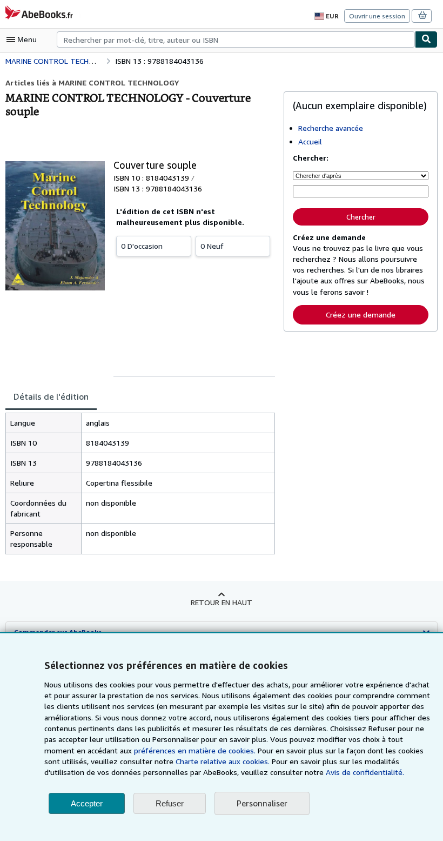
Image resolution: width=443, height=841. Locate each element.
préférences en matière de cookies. (195, 750)
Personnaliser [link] (262, 803)
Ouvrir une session (377, 16)
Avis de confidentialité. (365, 772)
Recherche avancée (330, 128)
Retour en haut (221, 602)
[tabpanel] (140, 484)
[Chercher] (426, 39)
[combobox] (236, 39)
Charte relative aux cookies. (224, 761)
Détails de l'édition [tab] (51, 396)
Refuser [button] (170, 803)
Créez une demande (360, 314)
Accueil (310, 141)
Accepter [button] (87, 803)
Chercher (360, 217)
